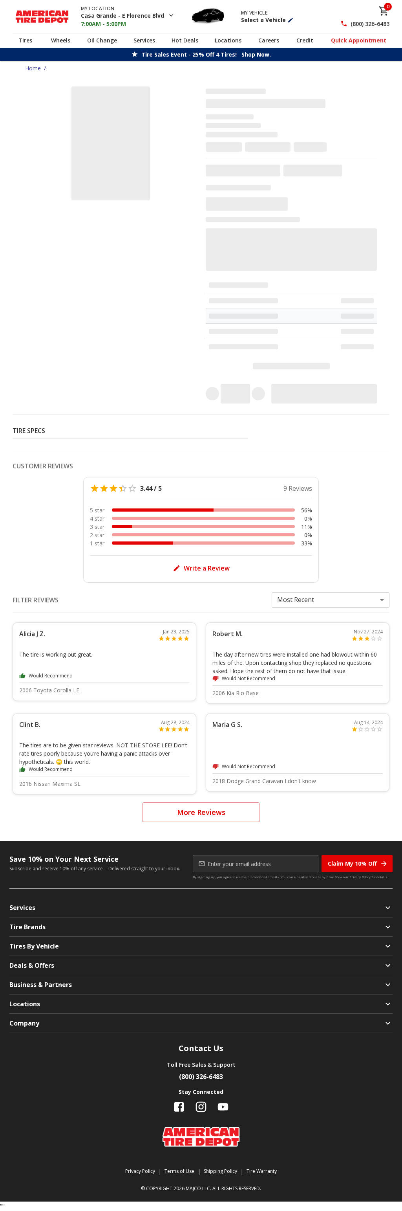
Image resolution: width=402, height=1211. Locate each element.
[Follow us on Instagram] (201, 1107)
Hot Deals (185, 40)
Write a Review (207, 568)
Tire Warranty (262, 1171)
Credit (304, 40)
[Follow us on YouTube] (223, 1107)
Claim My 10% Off (352, 863)
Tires (25, 40)
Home (33, 68)
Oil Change (102, 40)
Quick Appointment (358, 40)
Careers (268, 40)
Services (144, 40)
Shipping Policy (220, 1171)
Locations (228, 40)
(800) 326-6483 (370, 24)
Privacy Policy (360, 877)
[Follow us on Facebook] (179, 1107)
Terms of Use (179, 1171)
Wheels (60, 40)
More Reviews (201, 812)
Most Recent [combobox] (295, 599)
